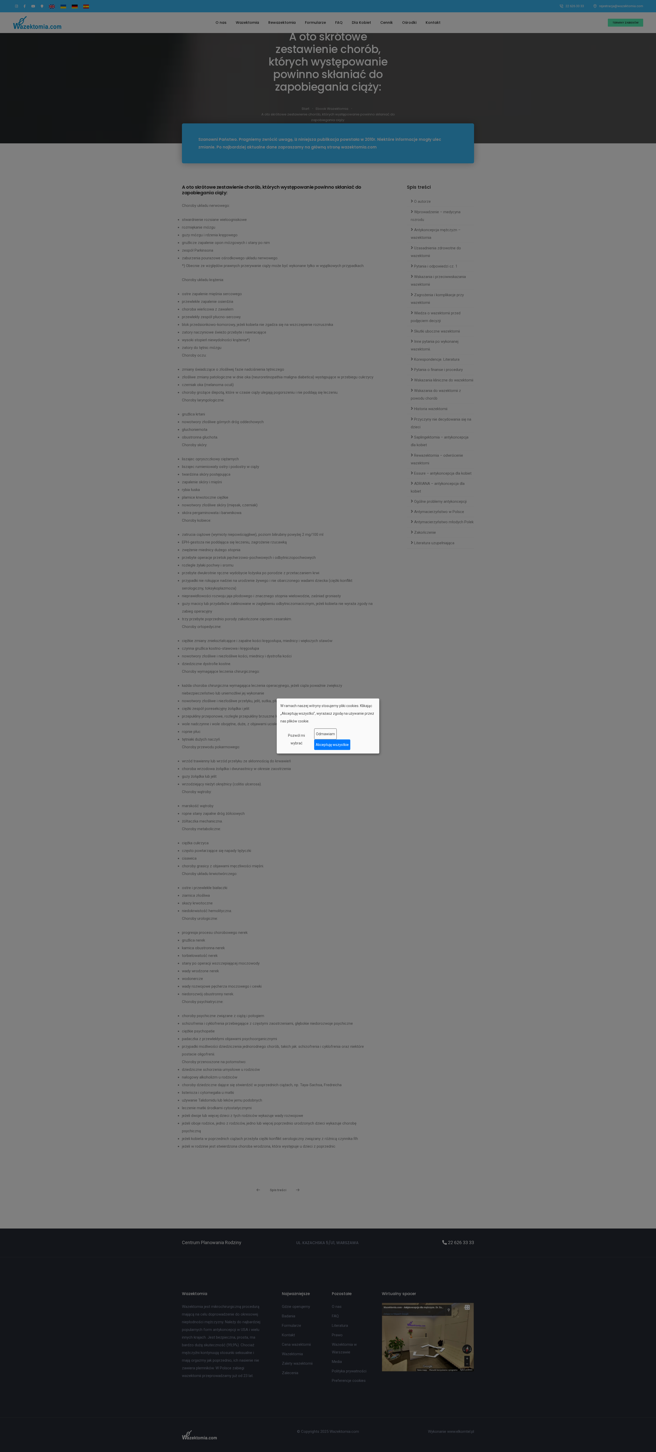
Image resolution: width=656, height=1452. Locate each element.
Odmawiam (325, 734)
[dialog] (328, 726)
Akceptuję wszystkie (332, 745)
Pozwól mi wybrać (296, 739)
